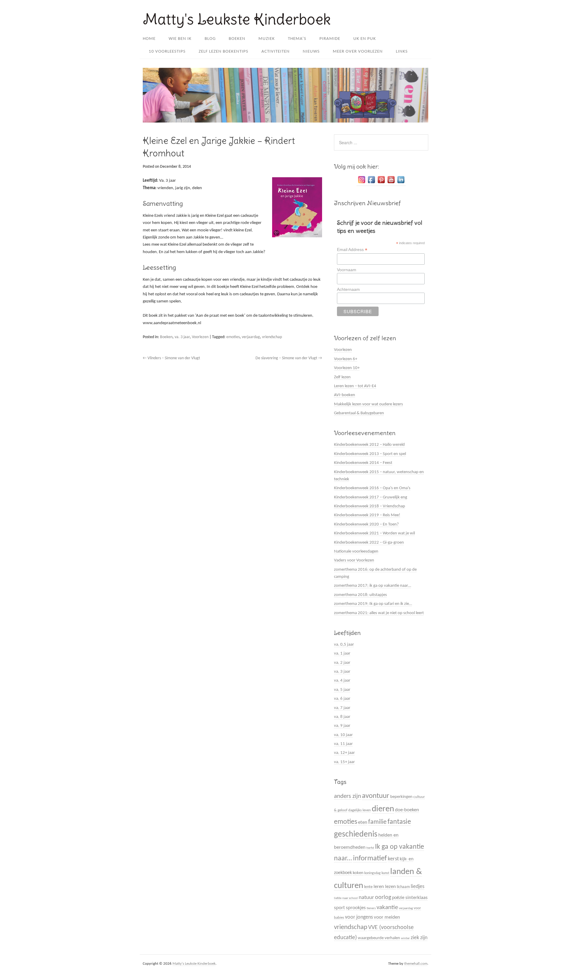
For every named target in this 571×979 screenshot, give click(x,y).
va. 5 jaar (342, 690)
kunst (385, 873)
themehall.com (415, 964)
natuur (366, 897)
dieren (383, 809)
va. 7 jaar (342, 708)
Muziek (266, 39)
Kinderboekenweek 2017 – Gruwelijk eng (370, 497)
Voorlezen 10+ (347, 368)
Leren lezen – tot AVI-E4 (355, 386)
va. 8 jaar (342, 717)
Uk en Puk (364, 39)
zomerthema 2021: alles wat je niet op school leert (379, 613)
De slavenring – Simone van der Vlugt (288, 358)
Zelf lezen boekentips (223, 51)
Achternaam (348, 289)
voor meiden (387, 917)
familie (377, 822)
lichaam (403, 887)
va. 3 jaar (182, 337)
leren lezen (385, 886)
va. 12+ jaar (344, 753)
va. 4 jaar (342, 680)
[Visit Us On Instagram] (361, 183)
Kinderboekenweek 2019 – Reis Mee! (367, 515)
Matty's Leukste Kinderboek (237, 19)
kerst (393, 859)
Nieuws (311, 51)
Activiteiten (275, 51)
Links (402, 51)
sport (339, 907)
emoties (233, 337)
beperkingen (401, 797)
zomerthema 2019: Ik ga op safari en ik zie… (373, 604)
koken (358, 873)
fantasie (399, 822)
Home (149, 39)
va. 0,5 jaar (344, 644)
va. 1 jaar (342, 653)
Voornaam (346, 269)
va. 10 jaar (343, 735)
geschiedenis (355, 834)
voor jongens (359, 917)
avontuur (375, 796)
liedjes (417, 886)
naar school (350, 898)
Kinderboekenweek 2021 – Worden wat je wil (374, 533)
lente (368, 887)
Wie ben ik (180, 39)
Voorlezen (200, 337)
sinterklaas (416, 897)
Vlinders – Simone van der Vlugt (171, 358)
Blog (210, 39)
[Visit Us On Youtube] (391, 183)
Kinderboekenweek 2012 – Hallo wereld (369, 445)
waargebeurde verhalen (379, 938)
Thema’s (297, 39)
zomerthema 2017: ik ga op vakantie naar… (372, 585)
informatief (370, 858)
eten (362, 822)
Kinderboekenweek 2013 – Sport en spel (370, 454)
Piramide (329, 39)
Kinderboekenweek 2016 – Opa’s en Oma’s (372, 488)
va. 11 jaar (343, 744)
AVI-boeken (344, 395)
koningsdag (372, 873)
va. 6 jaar (342, 698)
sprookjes (356, 907)
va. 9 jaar (342, 726)
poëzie (398, 897)
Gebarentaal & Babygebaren (359, 413)
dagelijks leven (359, 810)
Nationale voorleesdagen (356, 551)
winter (405, 938)
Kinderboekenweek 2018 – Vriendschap (369, 506)
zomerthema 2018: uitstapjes (360, 595)
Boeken (237, 39)
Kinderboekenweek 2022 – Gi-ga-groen (369, 542)
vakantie (387, 907)
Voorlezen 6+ (345, 359)
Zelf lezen (342, 377)
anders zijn (347, 796)
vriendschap (272, 337)
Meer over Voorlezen (358, 51)
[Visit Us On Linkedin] (401, 183)
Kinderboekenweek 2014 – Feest (363, 463)
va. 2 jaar (342, 662)
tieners (371, 908)
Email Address (352, 249)
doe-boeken (407, 809)
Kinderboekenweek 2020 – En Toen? (366, 524)
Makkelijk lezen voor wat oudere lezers (368, 404)
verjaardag (251, 337)
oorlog (383, 897)
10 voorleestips (167, 51)
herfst (370, 848)
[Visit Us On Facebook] (371, 183)
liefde (337, 898)
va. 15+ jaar (344, 762)
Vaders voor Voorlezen (354, 560)
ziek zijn (419, 938)
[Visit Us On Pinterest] (381, 183)
